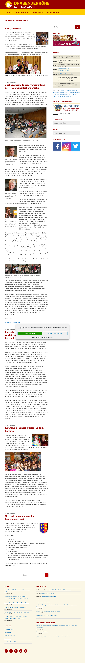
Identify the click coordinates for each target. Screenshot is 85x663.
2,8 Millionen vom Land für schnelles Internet (48, 611)
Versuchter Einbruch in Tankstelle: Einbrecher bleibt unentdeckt (53, 636)
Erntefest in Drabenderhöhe (65, 73)
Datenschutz (44, 337)
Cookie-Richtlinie (36, 337)
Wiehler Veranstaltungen (64, 96)
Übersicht (55, 114)
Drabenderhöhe (32, 3)
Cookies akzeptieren (30, 333)
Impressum (50, 337)
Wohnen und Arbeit (22, 12)
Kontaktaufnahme (9, 629)
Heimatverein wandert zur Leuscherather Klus (16, 612)
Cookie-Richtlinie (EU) (10, 642)
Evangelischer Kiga (75, 92)
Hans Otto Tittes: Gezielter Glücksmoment (15, 607)
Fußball (62, 94)
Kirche (55, 92)
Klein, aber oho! (13, 28)
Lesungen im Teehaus (42, 631)
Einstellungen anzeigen (55, 333)
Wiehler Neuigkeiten (44, 602)
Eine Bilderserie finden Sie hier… (14, 322)
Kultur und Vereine (53, 12)
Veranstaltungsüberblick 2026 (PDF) (69, 90)
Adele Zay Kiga (65, 92)
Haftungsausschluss (9, 635)
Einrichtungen (38, 12)
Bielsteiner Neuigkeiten (45, 623)
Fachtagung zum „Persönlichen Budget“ (47, 615)
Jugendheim (56, 94)
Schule (59, 92)
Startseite (8, 12)
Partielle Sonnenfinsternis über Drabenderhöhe (16, 603)
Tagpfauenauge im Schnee (47, 593)
